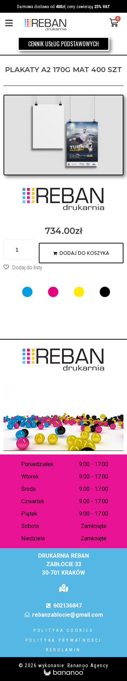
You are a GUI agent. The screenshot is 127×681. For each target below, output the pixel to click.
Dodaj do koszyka (84, 253)
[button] (9, 23)
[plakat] (63, 135)
